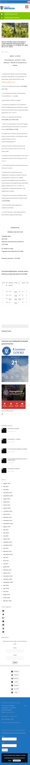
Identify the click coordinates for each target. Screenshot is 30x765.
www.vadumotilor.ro (10, 712)
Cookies (4, 722)
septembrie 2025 (8, 496)
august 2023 (6, 526)
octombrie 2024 (7, 511)
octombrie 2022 (7, 545)
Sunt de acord (17, 760)
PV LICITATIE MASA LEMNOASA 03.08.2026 (17, 449)
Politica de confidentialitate (13, 722)
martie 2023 (6, 539)
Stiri (3, 36)
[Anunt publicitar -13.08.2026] (4, 441)
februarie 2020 (7, 601)
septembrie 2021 (8, 554)
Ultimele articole (7, 426)
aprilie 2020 (6, 594)
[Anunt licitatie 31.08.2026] (4, 430)
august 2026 (6, 483)
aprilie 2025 (6, 502)
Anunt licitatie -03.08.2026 (13, 468)
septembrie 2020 (8, 582)
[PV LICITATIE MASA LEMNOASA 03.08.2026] (4, 450)
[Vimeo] (3, 632)
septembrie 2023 (8, 523)
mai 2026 (5, 489)
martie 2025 (6, 505)
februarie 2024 (7, 517)
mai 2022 (5, 548)
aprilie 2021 (6, 567)
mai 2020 (5, 591)
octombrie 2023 (7, 520)
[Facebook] (3, 611)
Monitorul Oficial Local (11, 14)
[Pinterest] (3, 625)
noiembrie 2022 (7, 542)
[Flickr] (3, 621)
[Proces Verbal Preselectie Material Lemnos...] (4, 460)
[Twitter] (3, 614)
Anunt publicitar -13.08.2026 (14, 439)
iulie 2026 (6, 486)
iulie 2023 (6, 529)
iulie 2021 (6, 557)
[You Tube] (3, 628)
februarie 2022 (7, 551)
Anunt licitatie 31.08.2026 (13, 428)
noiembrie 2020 (7, 579)
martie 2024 (6, 514)
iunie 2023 (6, 533)
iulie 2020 (6, 585)
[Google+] (3, 618)
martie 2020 (6, 597)
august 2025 (6, 499)
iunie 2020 (6, 588)
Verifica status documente (12, 17)
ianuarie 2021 (7, 573)
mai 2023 (5, 536)
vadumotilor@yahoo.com (8, 82)
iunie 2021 (6, 560)
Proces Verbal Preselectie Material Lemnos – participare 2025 (17, 459)
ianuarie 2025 (7, 508)
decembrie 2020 (7, 576)
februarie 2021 (7, 570)
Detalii (9, 760)
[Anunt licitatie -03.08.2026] (4, 470)
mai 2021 (5, 563)
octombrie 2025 (7, 492)
